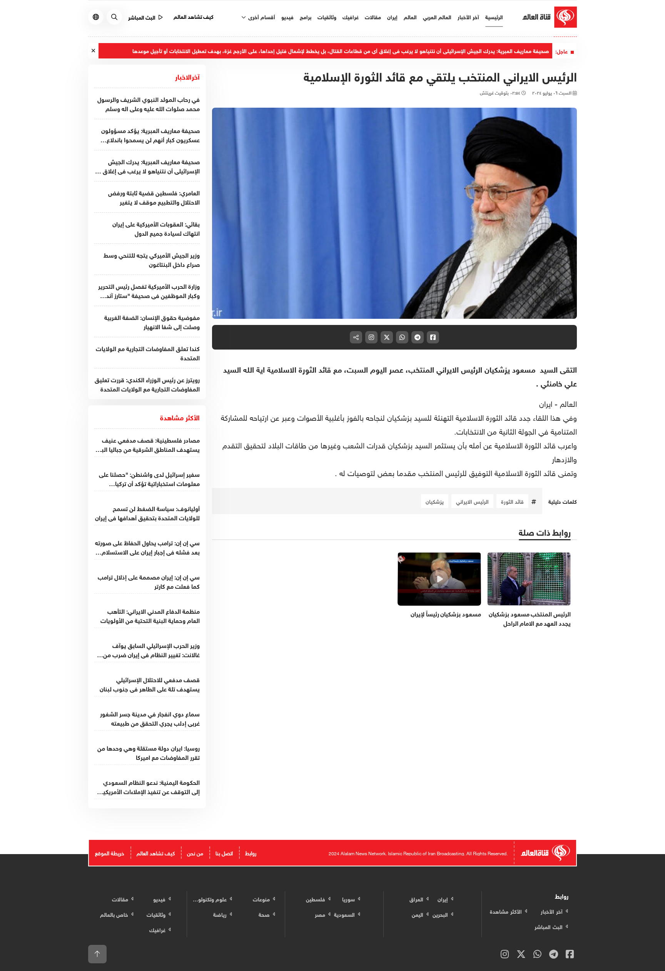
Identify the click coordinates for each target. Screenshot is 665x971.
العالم (410, 16)
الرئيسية (494, 16)
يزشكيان (435, 501)
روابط (250, 852)
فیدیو (287, 16)
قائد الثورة (512, 501)
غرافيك (351, 16)
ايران (545, 402)
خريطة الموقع (109, 852)
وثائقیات (326, 16)
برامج (305, 16)
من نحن (195, 852)
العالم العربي (437, 16)
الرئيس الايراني (472, 501)
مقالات (373, 16)
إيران (392, 16)
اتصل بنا (224, 852)
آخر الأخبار (468, 16)
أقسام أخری (261, 16)
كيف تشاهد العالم (194, 16)
